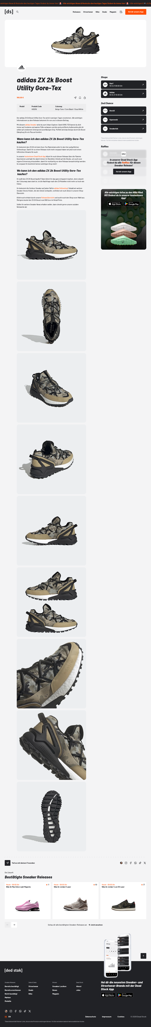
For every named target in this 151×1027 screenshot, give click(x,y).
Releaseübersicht (47, 198)
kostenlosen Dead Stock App (35, 156)
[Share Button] (75, 97)
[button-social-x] (144, 862)
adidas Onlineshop (61, 188)
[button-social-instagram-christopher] (121, 862)
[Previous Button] (7, 925)
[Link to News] (17, 11)
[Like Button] (84, 97)
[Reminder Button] (80, 97)
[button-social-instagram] (126, 862)
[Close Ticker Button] (144, 3)
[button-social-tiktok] (140, 862)
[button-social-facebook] (130, 862)
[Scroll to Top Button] (143, 956)
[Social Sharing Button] (7, 863)
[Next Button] (14, 925)
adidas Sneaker (30, 125)
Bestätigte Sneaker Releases (28, 877)
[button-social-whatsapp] (135, 862)
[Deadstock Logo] (9, 11)
